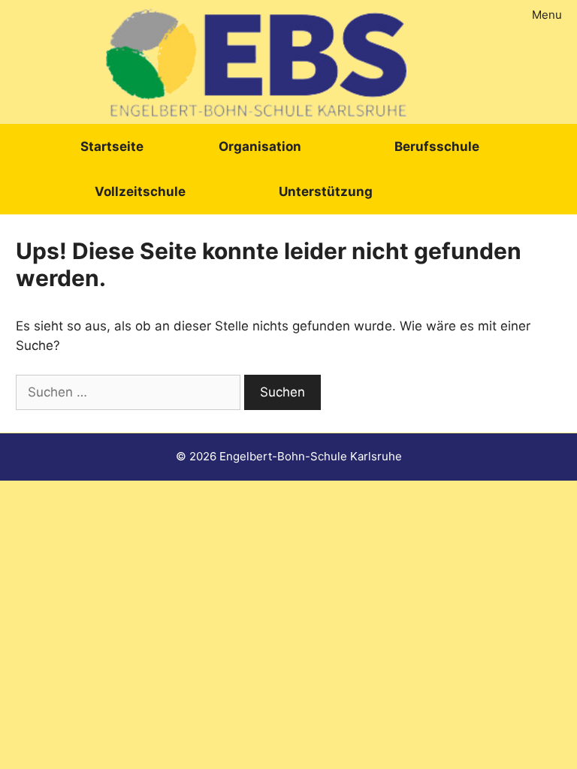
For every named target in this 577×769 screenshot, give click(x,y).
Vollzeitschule (140, 191)
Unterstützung (326, 191)
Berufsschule (436, 146)
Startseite (111, 146)
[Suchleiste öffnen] (474, 191)
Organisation (260, 146)
